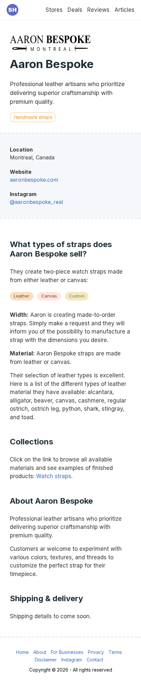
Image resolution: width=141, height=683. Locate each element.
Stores (54, 10)
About (39, 652)
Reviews (98, 10)
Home (22, 652)
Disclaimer (46, 659)
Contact (95, 659)
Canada (45, 157)
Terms (115, 652)
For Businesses (67, 652)
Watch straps (53, 476)
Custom (77, 295)
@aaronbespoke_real (36, 202)
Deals (75, 10)
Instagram (71, 659)
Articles (124, 10)
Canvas (49, 295)
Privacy (96, 652)
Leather (22, 295)
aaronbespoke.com (34, 179)
